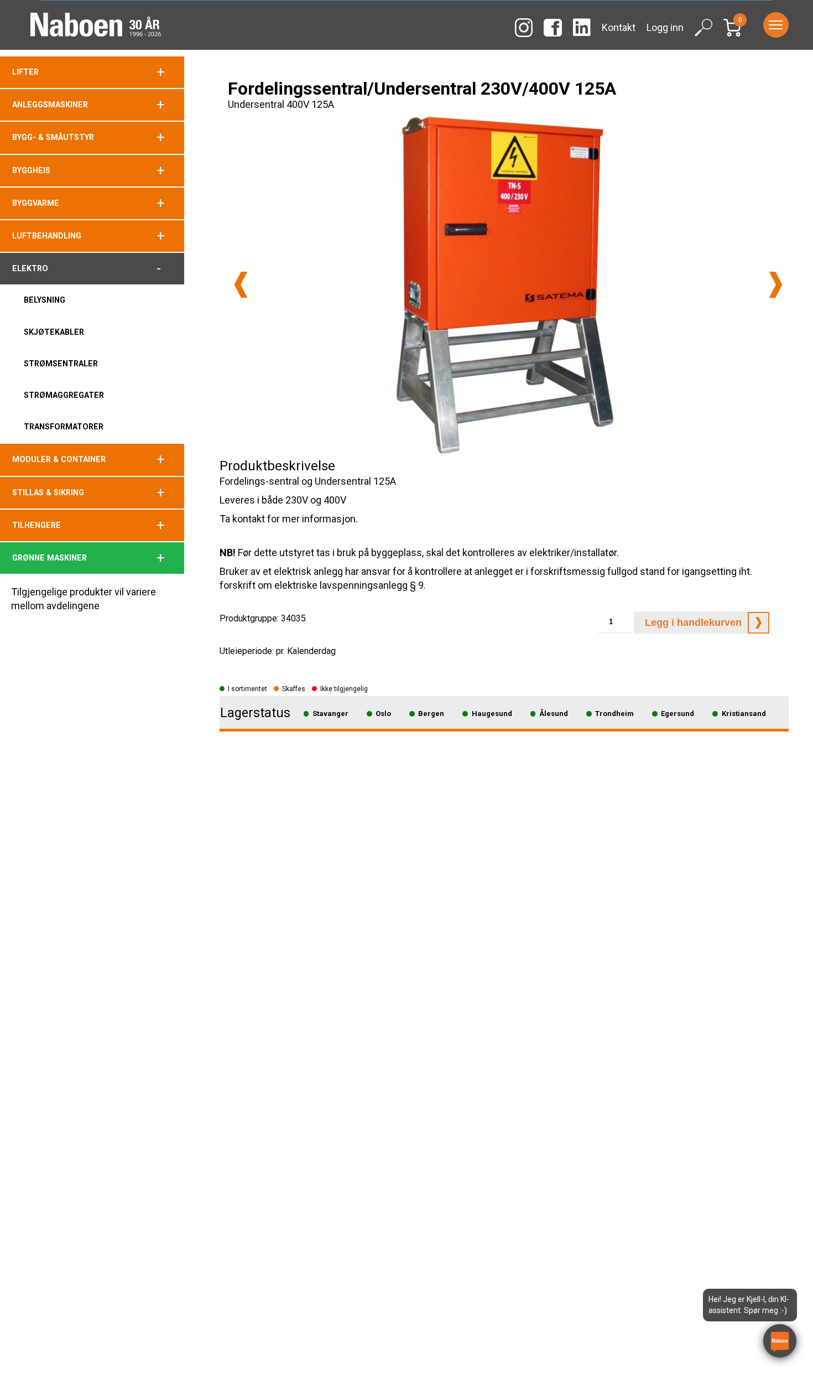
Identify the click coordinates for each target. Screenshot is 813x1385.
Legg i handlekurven (693, 622)
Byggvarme (35, 203)
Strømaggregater (64, 395)
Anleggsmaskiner (50, 104)
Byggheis (31, 170)
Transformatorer (63, 426)
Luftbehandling (46, 235)
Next (776, 285)
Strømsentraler (61, 363)
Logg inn (665, 27)
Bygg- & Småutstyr (53, 137)
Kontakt (618, 27)
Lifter (25, 72)
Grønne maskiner (49, 557)
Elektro (30, 268)
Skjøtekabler (54, 332)
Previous (241, 285)
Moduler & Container (59, 459)
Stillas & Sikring (48, 492)
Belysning (44, 299)
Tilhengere (36, 525)
